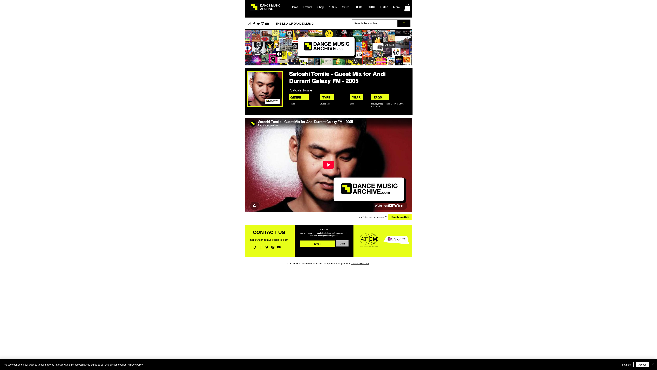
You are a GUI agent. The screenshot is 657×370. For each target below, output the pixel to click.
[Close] (653, 364)
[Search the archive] (403, 23)
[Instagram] (263, 24)
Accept (642, 364)
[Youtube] (267, 24)
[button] (332, 7)
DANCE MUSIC (270, 5)
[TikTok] (250, 24)
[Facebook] (254, 24)
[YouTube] (279, 247)
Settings (626, 364)
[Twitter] (258, 24)
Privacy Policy (135, 364)
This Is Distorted (360, 263)
